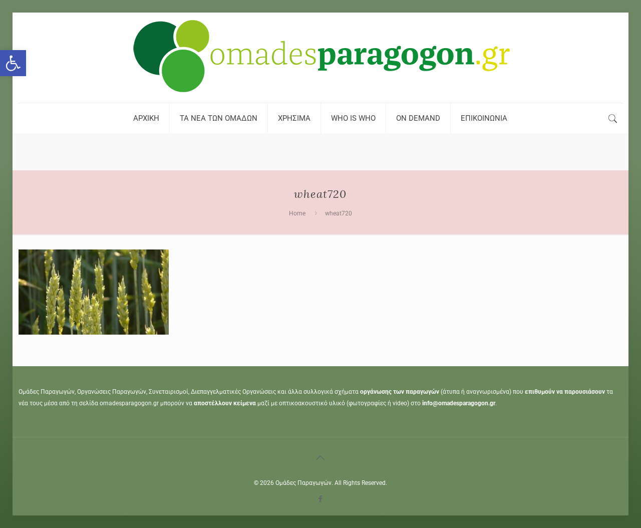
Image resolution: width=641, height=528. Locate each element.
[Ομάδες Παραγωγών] (320, 58)
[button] (13, 63)
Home (297, 213)
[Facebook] (320, 498)
